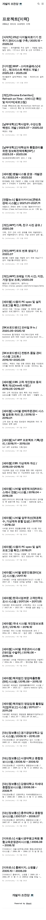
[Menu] (42, 4)
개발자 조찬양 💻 (12, 3)
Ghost (28, 903)
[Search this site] (38, 4)
